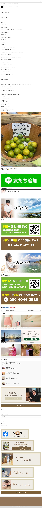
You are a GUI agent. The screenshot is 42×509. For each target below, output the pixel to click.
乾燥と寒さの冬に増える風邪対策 (25, 327)
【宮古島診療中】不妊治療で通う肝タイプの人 (11, 310)
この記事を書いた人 (4, 188)
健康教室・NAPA (3, 423)
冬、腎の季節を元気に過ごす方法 (5, 342)
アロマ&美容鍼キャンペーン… (9, 367)
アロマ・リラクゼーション (4, 414)
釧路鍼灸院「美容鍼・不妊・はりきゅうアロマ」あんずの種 (20, 506)
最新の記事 (10, 188)
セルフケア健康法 (3, 416)
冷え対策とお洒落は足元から (31, 310)
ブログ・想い (2, 421)
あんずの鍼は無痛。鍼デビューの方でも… (10, 362)
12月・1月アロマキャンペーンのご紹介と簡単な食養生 (28, 342)
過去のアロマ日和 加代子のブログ (21, 492)
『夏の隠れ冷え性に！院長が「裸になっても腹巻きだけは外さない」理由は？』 (10, 328)
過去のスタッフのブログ (21, 405)
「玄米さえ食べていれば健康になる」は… (10, 372)
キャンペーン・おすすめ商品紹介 (5, 425)
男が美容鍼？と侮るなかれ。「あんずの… (10, 377)
